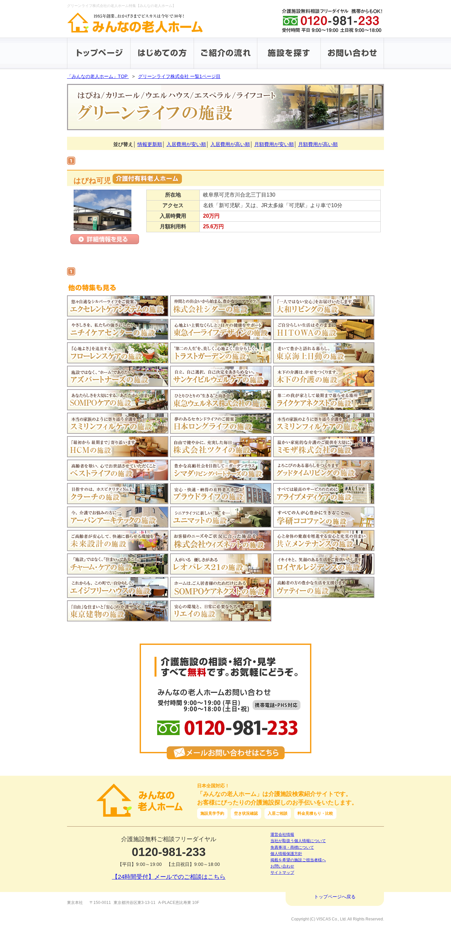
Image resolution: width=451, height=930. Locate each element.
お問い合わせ (282, 866)
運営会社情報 (282, 834)
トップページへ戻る (335, 896)
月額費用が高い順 (318, 144)
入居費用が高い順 (230, 144)
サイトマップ (282, 872)
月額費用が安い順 (274, 144)
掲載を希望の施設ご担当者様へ (298, 860)
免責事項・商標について (292, 847)
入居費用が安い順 (186, 144)
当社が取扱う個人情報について (298, 840)
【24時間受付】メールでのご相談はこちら (169, 877)
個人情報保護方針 (286, 853)
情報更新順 (149, 144)
